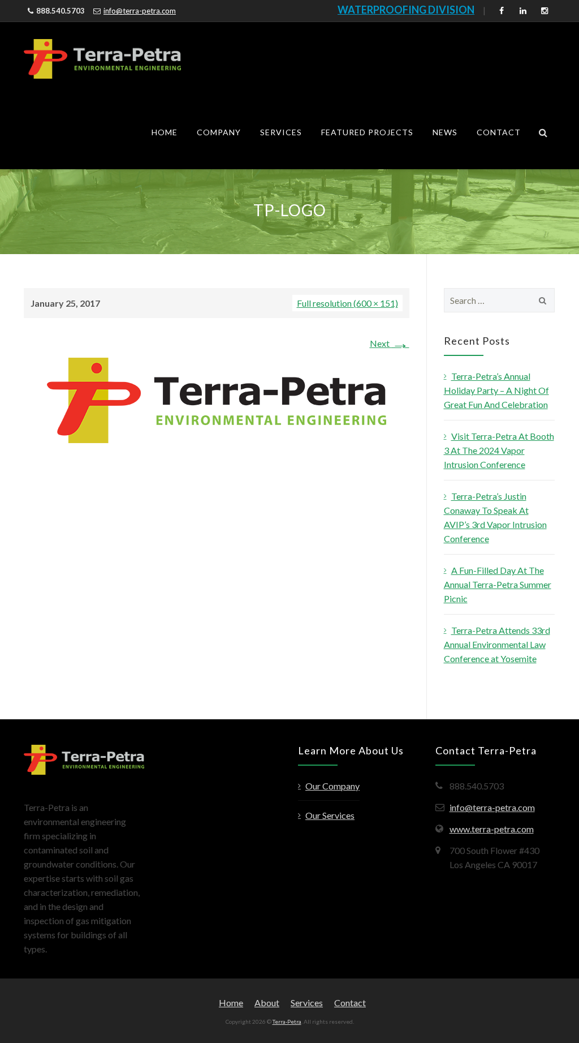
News (445, 132)
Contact (499, 132)
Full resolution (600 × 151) (347, 303)
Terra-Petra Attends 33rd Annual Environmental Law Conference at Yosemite (497, 644)
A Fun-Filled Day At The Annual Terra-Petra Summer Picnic (497, 584)
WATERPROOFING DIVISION (406, 9)
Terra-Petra (287, 1021)
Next (389, 343)
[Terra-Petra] (102, 59)
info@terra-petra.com (139, 10)
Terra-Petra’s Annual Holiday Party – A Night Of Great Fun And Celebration (496, 390)
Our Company (332, 785)
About (266, 1002)
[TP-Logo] (216, 399)
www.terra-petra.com (492, 828)
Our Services (330, 815)
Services (281, 132)
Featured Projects (367, 132)
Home (165, 132)
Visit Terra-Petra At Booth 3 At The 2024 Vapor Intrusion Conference (499, 450)
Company (219, 132)
